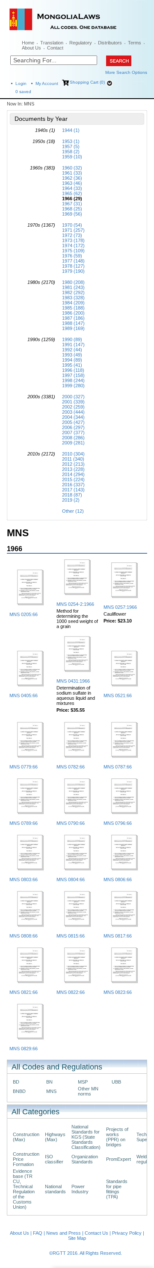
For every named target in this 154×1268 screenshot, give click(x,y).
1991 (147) (73, 344)
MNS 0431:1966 (73, 681)
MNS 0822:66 (70, 992)
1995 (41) (72, 365)
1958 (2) (71, 151)
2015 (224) (73, 479)
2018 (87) (72, 494)
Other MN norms (88, 1091)
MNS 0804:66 (70, 879)
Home (28, 42)
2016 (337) (73, 484)
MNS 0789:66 (23, 823)
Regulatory (80, 42)
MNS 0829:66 (23, 1048)
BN (49, 1081)
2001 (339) (73, 401)
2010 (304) (73, 453)
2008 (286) (73, 437)
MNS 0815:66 (70, 935)
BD (16, 1081)
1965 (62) (72, 193)
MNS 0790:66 (70, 823)
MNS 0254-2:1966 (75, 604)
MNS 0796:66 (118, 823)
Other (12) (73, 511)
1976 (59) (72, 255)
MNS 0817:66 (118, 935)
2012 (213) (73, 464)
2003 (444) (73, 412)
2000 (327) (73, 396)
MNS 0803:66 (23, 879)
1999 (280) (73, 385)
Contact (55, 47)
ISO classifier (54, 1159)
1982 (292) (73, 292)
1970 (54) (72, 225)
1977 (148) (73, 260)
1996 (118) (73, 370)
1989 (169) (73, 328)
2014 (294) (73, 474)
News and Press (63, 1233)
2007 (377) (73, 432)
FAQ (37, 1233)
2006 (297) (73, 427)
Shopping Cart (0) (87, 82)
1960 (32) (72, 167)
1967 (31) (72, 203)
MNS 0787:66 (118, 766)
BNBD (19, 1091)
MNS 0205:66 (23, 614)
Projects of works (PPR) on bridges (117, 1137)
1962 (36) (72, 178)
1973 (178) (73, 240)
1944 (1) (71, 130)
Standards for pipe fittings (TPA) (116, 1189)
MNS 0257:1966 (120, 607)
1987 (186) (73, 318)
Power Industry (80, 1189)
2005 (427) (73, 422)
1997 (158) (73, 375)
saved (23, 91)
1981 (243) (73, 287)
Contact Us (96, 1233)
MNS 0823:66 (118, 992)
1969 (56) (72, 213)
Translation (51, 42)
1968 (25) (72, 208)
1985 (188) (73, 307)
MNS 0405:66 (23, 695)
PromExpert (118, 1159)
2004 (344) (73, 417)
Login (21, 83)
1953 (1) (71, 141)
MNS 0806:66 (118, 879)
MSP (83, 1081)
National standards (55, 1189)
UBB (116, 1081)
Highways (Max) (55, 1137)
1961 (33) (72, 172)
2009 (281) (73, 442)
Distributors (110, 42)
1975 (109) (73, 250)
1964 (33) (72, 188)
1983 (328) (73, 297)
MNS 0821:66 (23, 992)
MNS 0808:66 (23, 935)
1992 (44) (72, 349)
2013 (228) (73, 469)
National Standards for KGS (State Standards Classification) (86, 1137)
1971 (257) (73, 230)
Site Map (77, 1238)
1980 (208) (73, 282)
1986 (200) (73, 313)
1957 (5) (71, 146)
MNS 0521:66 (118, 695)
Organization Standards (84, 1159)
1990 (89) (72, 339)
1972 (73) (72, 235)
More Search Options (126, 72)
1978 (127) (73, 266)
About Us (31, 47)
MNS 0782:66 (70, 766)
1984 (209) (73, 302)
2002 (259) (73, 406)
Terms (134, 42)
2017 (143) (73, 489)
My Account (47, 83)
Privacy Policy (127, 1233)
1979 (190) (73, 271)
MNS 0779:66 (23, 766)
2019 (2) (71, 500)
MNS (51, 1091)
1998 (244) (73, 380)
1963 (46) (72, 183)
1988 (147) (73, 323)
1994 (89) (72, 359)
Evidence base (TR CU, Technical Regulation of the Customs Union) (24, 1189)
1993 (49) (72, 354)
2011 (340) (73, 459)
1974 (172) (73, 245)
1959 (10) (72, 156)
